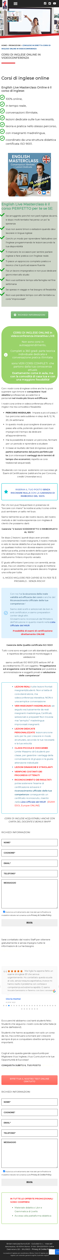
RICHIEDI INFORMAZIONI (31, 315)
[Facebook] (45, 3)
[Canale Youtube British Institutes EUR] (54, 3)
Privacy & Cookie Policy (41, 915)
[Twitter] (50, 3)
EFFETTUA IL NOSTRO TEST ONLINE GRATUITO (29, 1080)
